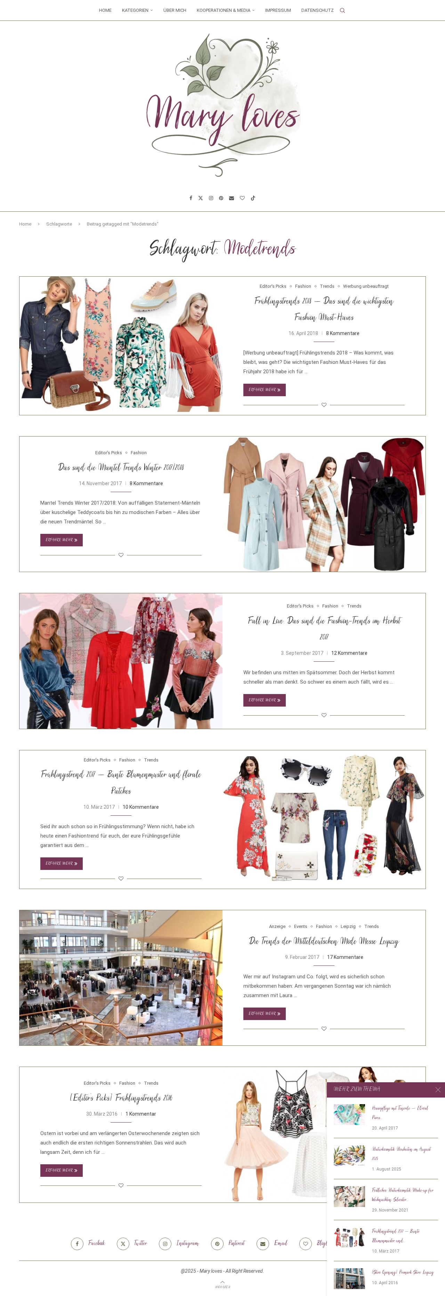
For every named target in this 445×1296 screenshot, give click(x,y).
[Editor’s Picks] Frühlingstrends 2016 (121, 1099)
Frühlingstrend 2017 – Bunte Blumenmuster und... (396, 1236)
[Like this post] (324, 405)
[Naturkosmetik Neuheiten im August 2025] (349, 1155)
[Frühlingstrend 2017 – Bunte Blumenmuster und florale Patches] (324, 818)
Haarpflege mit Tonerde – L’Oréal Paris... (400, 1113)
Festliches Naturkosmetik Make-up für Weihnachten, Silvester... (403, 1195)
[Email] (231, 198)
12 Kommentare (349, 653)
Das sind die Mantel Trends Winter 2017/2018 (121, 468)
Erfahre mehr (262, 390)
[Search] (342, 10)
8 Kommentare (342, 333)
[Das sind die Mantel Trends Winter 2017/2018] (324, 504)
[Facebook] (190, 198)
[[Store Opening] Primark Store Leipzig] (349, 1278)
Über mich (174, 10)
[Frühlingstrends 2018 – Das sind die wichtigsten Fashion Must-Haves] (120, 344)
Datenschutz (317, 10)
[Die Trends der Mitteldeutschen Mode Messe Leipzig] (120, 977)
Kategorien (135, 10)
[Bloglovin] (242, 198)
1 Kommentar (141, 1114)
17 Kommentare (345, 957)
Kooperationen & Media (223, 10)
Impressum (278, 10)
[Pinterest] (221, 198)
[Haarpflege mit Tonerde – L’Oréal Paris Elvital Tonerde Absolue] (349, 1114)
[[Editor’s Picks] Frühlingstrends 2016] (324, 1134)
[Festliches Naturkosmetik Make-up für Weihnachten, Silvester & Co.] (349, 1196)
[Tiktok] (253, 198)
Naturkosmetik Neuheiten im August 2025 (401, 1154)
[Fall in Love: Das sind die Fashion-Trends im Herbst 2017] (120, 660)
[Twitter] (200, 198)
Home (105, 10)
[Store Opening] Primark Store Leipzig (403, 1272)
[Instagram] (211, 198)
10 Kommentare (141, 807)
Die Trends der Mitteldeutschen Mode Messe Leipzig (324, 942)
